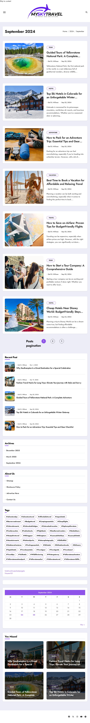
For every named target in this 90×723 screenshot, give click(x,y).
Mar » (82, 624)
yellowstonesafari (36, 559)
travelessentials (27, 550)
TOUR (51, 47)
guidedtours (75, 531)
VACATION (52, 175)
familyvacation (12, 531)
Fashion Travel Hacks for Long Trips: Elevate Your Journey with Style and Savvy (48, 382)
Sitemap (10, 481)
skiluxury (77, 545)
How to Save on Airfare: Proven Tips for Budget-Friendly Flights (65, 224)
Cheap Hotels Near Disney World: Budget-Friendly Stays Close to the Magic (63, 311)
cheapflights (63, 521)
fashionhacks (28, 531)
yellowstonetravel (54, 559)
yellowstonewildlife (72, 559)
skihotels (47, 545)
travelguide (55, 550)
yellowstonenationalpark (16, 559)
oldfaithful (62, 540)
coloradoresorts (13, 526)
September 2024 (13, 463)
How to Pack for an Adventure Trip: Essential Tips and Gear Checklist (64, 141)
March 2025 (11, 457)
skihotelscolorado (62, 545)
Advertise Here (13, 493)
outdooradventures (14, 545)
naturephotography (46, 540)
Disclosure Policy (13, 487)
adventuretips (12, 517)
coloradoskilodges (31, 526)
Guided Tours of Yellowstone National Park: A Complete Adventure (63, 56)
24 (22, 615)
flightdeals (42, 531)
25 (34, 615)
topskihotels (11, 550)
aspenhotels (60, 517)
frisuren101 (9, 573)
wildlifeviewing (37, 554)
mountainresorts (13, 540)
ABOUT (12, 656)
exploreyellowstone (69, 526)
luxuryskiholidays (57, 536)
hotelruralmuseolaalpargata (15, 571)
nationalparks (29, 540)
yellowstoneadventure (72, 554)
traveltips (10, 554)
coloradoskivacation (50, 526)
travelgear (42, 550)
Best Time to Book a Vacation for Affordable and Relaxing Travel (65, 182)
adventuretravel (28, 517)
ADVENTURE (53, 133)
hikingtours (42, 536)
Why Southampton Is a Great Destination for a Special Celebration (43, 368)
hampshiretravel (13, 536)
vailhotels (23, 554)
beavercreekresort (14, 521)
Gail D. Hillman (53, 61)
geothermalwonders (58, 531)
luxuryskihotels (74, 536)
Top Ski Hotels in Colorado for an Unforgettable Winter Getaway (64, 97)
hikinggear (28, 536)
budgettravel (30, 521)
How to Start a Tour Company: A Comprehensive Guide (65, 267)
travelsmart (68, 550)
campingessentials (47, 521)
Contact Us (11, 499)
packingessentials (33, 545)
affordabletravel (45, 517)
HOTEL (51, 88)
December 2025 (13, 450)
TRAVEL (51, 218)
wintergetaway (53, 554)
